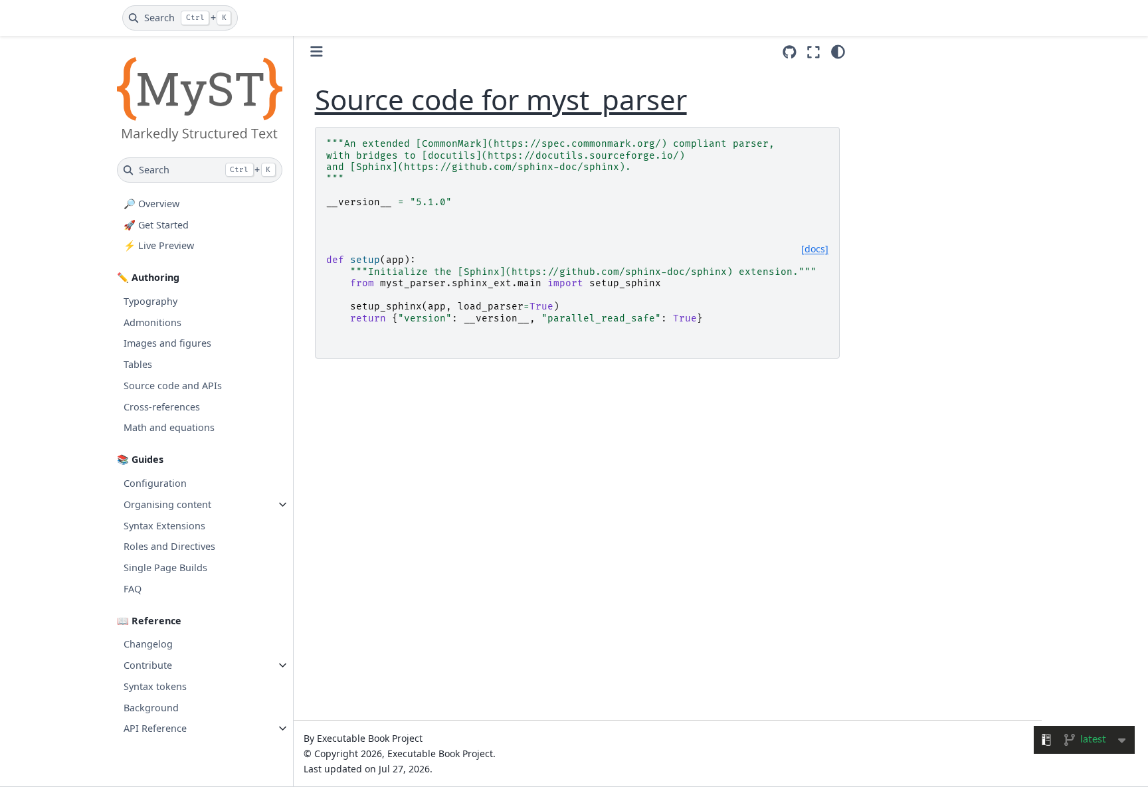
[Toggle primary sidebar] (316, 51)
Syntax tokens (155, 686)
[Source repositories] (789, 52)
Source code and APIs (173, 385)
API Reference (155, 728)
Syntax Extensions (164, 525)
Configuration (155, 483)
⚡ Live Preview (159, 245)
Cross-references (162, 406)
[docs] (814, 249)
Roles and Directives (169, 546)
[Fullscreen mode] (813, 52)
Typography (150, 301)
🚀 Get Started (156, 225)
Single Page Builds (165, 567)
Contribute (148, 665)
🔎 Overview (151, 203)
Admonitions (152, 322)
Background (151, 707)
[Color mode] (838, 52)
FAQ (133, 588)
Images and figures (167, 343)
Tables (138, 364)
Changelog (148, 644)
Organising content (167, 504)
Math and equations (169, 427)
